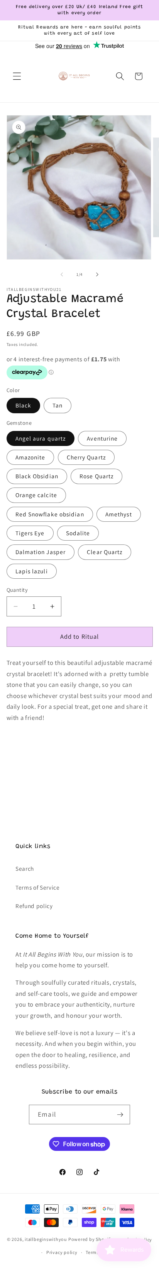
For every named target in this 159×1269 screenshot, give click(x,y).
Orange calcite (36, 495)
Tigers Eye (30, 533)
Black (23, 405)
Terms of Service (37, 887)
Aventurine (102, 438)
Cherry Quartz (86, 457)
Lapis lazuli (31, 571)
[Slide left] (61, 274)
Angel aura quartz (40, 438)
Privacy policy (62, 1252)
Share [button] (22, 760)
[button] (17, 76)
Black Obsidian (36, 476)
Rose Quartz (96, 476)
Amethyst (118, 514)
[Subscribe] (120, 1115)
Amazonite (30, 457)
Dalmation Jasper (40, 552)
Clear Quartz (104, 552)
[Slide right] (97, 274)
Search (24, 868)
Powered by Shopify (90, 1239)
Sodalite (78, 533)
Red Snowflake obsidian (49, 514)
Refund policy (34, 906)
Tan (57, 405)
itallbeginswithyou (46, 1239)
